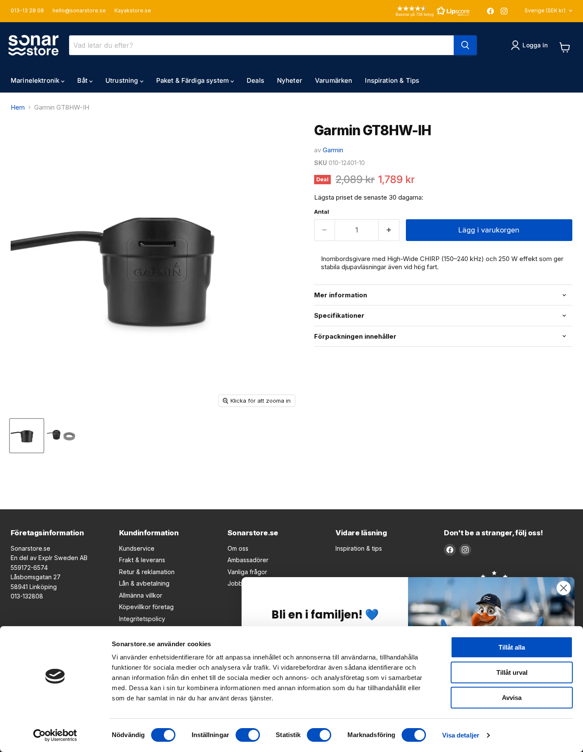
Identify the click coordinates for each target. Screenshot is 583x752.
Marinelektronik (36, 80)
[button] (420, 10)
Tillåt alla (511, 647)
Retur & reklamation (147, 571)
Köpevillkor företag (146, 606)
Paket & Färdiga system (193, 80)
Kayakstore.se (132, 11)
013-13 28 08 (27, 11)
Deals (255, 80)
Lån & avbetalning (144, 583)
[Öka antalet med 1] (389, 230)
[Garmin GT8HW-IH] (27, 436)
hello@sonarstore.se (79, 11)
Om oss (237, 548)
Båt (83, 80)
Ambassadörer (247, 559)
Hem (18, 107)
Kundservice (136, 548)
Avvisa (512, 697)
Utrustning (122, 80)
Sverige (545, 10)
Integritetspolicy (142, 618)
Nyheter (289, 80)
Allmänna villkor (140, 595)
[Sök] (465, 45)
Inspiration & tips (358, 548)
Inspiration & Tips (392, 80)
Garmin (333, 150)
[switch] (248, 735)
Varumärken (334, 80)
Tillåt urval (512, 672)
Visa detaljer (460, 735)
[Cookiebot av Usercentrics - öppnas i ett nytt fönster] (55, 735)
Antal (321, 212)
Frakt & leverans (142, 559)
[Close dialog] (563, 588)
